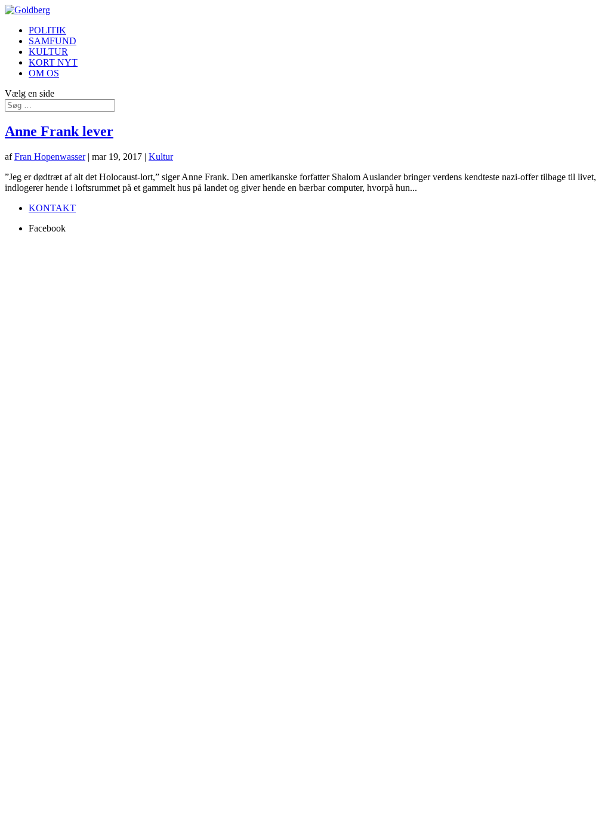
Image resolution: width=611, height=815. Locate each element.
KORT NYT (53, 62)
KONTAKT (52, 208)
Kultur (161, 157)
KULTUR (48, 52)
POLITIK (47, 30)
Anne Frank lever (59, 131)
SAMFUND (52, 41)
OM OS (44, 73)
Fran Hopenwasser (49, 157)
